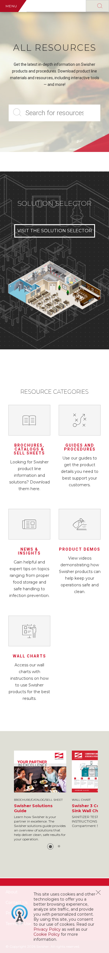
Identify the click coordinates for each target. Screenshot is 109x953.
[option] (40, 796)
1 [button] (50, 846)
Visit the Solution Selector (54, 230)
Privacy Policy (47, 929)
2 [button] (59, 846)
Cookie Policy (47, 934)
